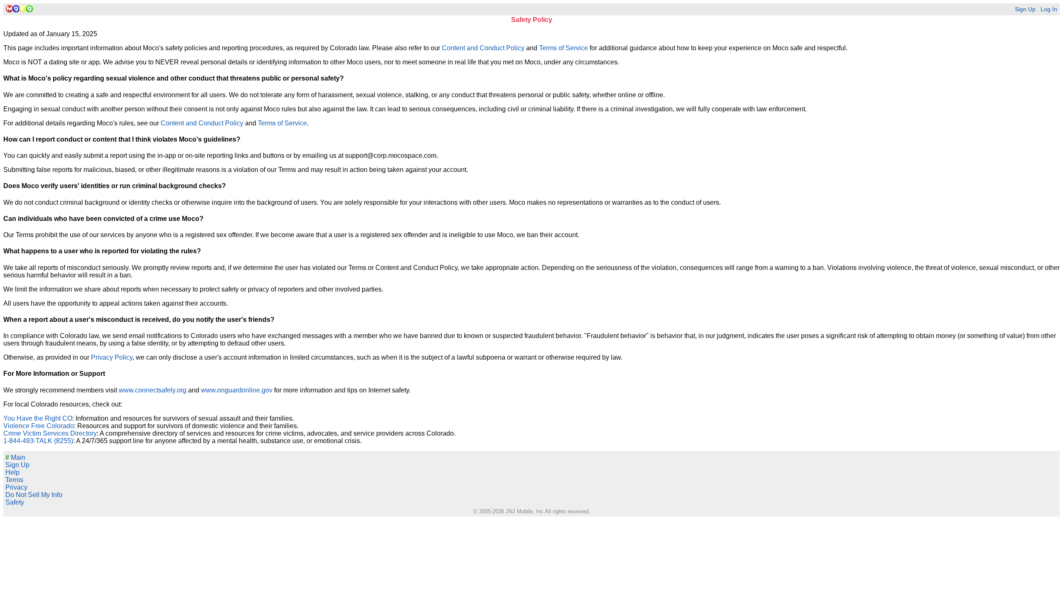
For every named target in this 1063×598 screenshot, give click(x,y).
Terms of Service (563, 47)
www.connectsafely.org (152, 390)
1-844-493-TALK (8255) (38, 440)
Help (12, 472)
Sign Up (1025, 9)
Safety (14, 502)
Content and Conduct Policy (483, 47)
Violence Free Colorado (38, 425)
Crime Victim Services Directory (50, 433)
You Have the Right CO (37, 418)
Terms (14, 479)
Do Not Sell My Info (33, 494)
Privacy (16, 487)
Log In (1049, 9)
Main (15, 457)
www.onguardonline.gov (236, 390)
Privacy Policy (111, 357)
